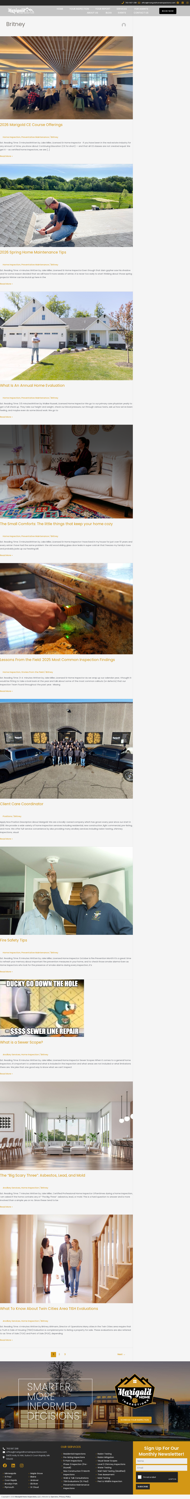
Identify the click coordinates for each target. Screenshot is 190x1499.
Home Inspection (11, 137)
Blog (109, 12)
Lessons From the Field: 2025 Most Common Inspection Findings (57, 659)
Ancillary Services (11, 1054)
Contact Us (141, 12)
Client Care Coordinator (21, 803)
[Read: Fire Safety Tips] (66, 890)
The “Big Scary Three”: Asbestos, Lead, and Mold (42, 1175)
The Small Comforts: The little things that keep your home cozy (56, 523)
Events (122, 12)
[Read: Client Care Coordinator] (66, 748)
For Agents (141, 8)
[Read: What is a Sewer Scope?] (42, 1008)
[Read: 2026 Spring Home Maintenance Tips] (66, 205)
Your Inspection (79, 8)
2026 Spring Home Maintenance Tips (33, 252)
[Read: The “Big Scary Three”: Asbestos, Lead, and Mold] (66, 1125)
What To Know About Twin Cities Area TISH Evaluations (49, 1308)
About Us (92, 12)
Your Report (102, 8)
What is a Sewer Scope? (21, 1042)
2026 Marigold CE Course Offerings (31, 124)
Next (121, 1354)
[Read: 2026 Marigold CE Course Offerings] (66, 77)
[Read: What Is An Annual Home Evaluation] (66, 335)
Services (122, 8)
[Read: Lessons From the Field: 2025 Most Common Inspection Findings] (66, 608)
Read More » (6, 156)
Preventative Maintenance (35, 137)
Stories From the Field (32, 672)
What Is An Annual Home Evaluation (32, 385)
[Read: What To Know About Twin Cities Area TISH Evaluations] (66, 1258)
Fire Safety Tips (13, 940)
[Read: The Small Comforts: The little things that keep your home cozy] (66, 471)
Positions (7, 816)
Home (60, 8)
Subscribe (143, 1486)
